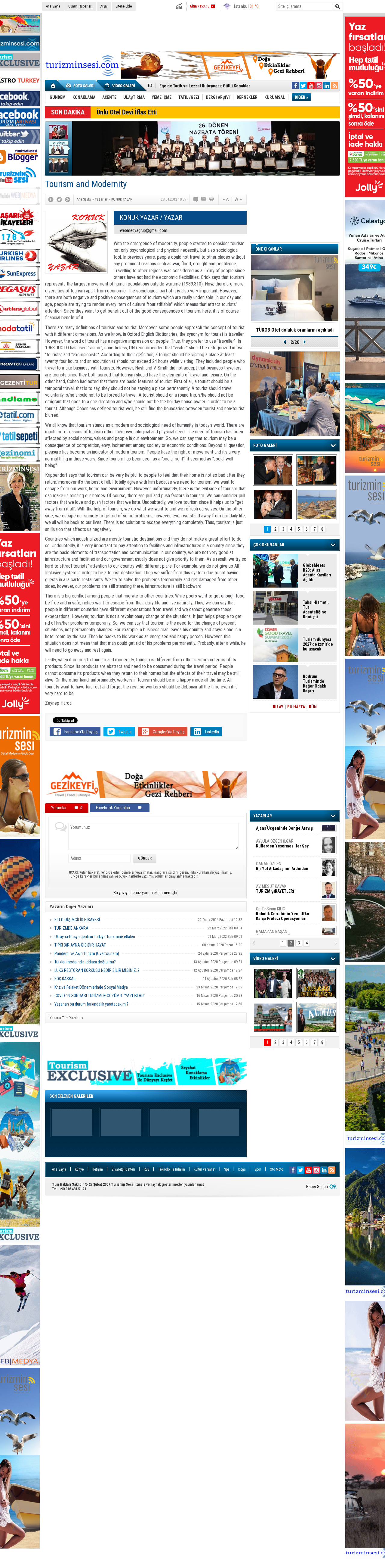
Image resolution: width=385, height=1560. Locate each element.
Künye (79, 1169)
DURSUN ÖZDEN (286, 925)
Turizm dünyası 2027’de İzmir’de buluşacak (318, 644)
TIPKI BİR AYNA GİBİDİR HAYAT (80, 945)
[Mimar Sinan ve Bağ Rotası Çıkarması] (273, 983)
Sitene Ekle (124, 6)
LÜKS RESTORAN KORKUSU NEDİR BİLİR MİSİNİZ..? (97, 970)
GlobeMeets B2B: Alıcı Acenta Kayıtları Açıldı (200, 85)
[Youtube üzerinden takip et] (311, 85)
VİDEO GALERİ (265, 958)
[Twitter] (59, 199)
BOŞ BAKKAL (64, 978)
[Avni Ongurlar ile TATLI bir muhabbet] (316, 470)
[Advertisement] (192, 31)
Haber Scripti (317, 1186)
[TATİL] (316, 504)
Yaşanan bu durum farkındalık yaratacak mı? (91, 1004)
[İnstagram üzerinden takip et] (318, 85)
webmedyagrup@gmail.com (143, 230)
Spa (226, 1169)
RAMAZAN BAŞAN (274, 833)
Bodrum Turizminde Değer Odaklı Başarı (314, 683)
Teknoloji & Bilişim (171, 1169)
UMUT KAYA (279, 903)
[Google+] (67, 199)
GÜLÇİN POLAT (282, 855)
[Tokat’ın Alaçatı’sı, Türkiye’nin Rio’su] (316, 1017)
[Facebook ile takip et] (295, 85)
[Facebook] (51, 199)
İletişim (97, 1169)
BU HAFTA (296, 706)
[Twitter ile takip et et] (303, 85)
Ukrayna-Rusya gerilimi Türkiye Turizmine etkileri (94, 936)
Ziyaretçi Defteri (123, 1169)
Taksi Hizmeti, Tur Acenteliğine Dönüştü (316, 609)
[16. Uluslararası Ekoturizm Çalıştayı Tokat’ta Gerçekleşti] (316, 983)
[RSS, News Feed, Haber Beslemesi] (334, 85)
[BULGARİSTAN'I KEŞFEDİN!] (273, 1017)
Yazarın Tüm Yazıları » (66, 1018)
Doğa (242, 1169)
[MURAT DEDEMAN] (273, 504)
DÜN (313, 706)
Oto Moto (276, 1169)
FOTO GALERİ (265, 445)
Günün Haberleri (80, 6)
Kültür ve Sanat (204, 1169)
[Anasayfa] (53, 85)
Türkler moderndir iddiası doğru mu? (85, 961)
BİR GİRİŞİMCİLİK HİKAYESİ (77, 919)
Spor (257, 1169)
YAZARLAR (262, 815)
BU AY (278, 706)
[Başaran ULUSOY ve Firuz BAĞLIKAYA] (273, 470)
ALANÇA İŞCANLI (281, 880)
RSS (146, 1169)
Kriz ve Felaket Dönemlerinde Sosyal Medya (91, 987)
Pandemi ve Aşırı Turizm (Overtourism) (86, 953)
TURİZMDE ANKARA (71, 928)
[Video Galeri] (120, 85)
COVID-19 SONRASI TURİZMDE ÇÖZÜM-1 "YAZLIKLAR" (99, 995)
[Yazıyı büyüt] (238, 199)
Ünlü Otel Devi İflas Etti (127, 112)
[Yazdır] (211, 199)
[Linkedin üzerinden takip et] (326, 85)
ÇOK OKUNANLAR (268, 544)
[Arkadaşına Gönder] (204, 199)
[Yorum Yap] (196, 199)
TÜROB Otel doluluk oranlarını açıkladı (295, 330)
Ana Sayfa (53, 6)
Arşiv (103, 6)
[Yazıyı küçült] (225, 199)
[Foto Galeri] (81, 85)
